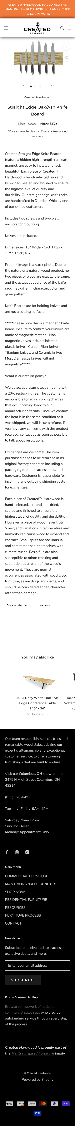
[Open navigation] (6, 27)
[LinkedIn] (27, 852)
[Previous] (23, 86)
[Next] (51, 86)
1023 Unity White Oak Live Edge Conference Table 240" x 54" (37, 703)
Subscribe (23, 980)
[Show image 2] (35, 86)
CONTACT (13, 923)
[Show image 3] (40, 86)
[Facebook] (7, 852)
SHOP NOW (15, 892)
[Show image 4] (44, 86)
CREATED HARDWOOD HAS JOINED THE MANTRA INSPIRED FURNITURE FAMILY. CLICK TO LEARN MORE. (37, 9)
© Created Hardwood (37, 1073)
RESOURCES (15, 907)
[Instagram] (17, 852)
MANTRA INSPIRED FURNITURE (31, 884)
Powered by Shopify (38, 1079)
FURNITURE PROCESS (23, 915)
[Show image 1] (31, 86)
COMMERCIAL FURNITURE (26, 876)
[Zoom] (66, 46)
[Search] (62, 28)
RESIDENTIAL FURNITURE (26, 899)
